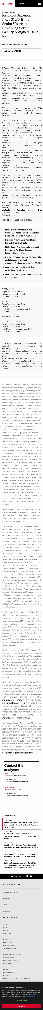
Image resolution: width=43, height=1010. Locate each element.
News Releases (7, 942)
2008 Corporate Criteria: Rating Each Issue (23, 274)
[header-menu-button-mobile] (39, 3)
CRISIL (5, 905)
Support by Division (8, 957)
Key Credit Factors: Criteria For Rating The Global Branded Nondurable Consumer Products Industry (23, 260)
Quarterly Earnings (8, 945)
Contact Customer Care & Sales (12, 955)
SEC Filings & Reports (9, 948)
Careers (5, 969)
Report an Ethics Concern (10, 960)
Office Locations (7, 963)
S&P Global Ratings (12, 885)
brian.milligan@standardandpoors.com (17, 795)
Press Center (7, 933)
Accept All (21, 1006)
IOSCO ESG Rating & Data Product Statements (16, 978)
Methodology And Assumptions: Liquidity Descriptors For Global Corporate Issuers (23, 250)
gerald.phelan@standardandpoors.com (17, 781)
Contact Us (6, 911)
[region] (21, 996)
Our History (6, 928)
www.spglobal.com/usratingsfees (16, 718)
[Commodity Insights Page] (24, 876)
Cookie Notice (30, 996)
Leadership (6, 975)
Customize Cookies (21, 1000)
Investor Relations (8, 940)
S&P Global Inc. (10, 917)
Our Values (6, 925)
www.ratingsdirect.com (15, 703)
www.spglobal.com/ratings (13, 700)
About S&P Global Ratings (10, 892)
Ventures (5, 930)
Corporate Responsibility (10, 972)
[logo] (7, 3)
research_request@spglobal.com (18, 753)
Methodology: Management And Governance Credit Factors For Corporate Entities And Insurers (23, 233)
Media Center (7, 898)
